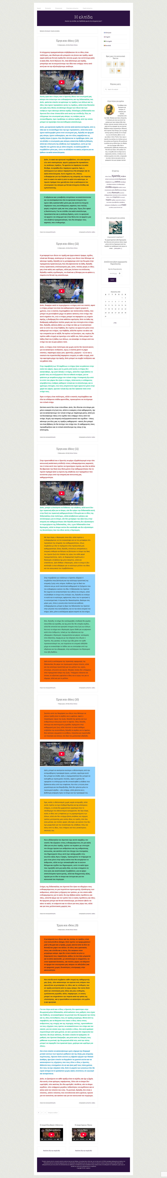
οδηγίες (107, 197)
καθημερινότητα (108, 195)
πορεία (108, 200)
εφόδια (113, 190)
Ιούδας (106, 176)
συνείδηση (111, 207)
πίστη (111, 197)
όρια (121, 207)
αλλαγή (107, 179)
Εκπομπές (53, 232)
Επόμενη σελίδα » (53, 1112)
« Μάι (114, 323)
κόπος (119, 195)
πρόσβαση (122, 202)
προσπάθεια (109, 202)
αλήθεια (123, 176)
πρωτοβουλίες (115, 202)
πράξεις (93, 232)
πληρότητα (116, 197)
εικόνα (117, 182)
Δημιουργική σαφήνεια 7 (115, 237)
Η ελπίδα (83, 17)
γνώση (117, 179)
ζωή (116, 190)
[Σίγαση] (58, 1139)
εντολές (120, 187)
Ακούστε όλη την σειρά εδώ (51, 1150)
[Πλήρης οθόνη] (61, 1139)
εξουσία (124, 187)
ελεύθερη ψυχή (120, 184)
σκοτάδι (119, 205)
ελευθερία (123, 182)
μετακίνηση (124, 195)
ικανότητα (122, 192)
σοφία (123, 205)
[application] (51, 1134)
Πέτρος (109, 176)
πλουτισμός (122, 197)
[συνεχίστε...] (118, 248)
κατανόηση (115, 195)
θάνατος (120, 190)
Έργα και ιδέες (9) (67, 925)
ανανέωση (111, 179)
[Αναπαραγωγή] (42, 1139)
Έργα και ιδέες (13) (67, 40)
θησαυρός (116, 192)
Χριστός (89, 232)
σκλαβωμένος (113, 205)
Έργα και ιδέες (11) (67, 448)
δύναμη (112, 182)
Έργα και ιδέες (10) (67, 699)
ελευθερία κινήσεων (112, 184)
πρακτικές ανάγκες (120, 200)
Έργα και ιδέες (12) (67, 243)
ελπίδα (109, 187)
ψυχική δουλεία (117, 207)
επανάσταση (108, 190)
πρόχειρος (107, 205)
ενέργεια (115, 187)
